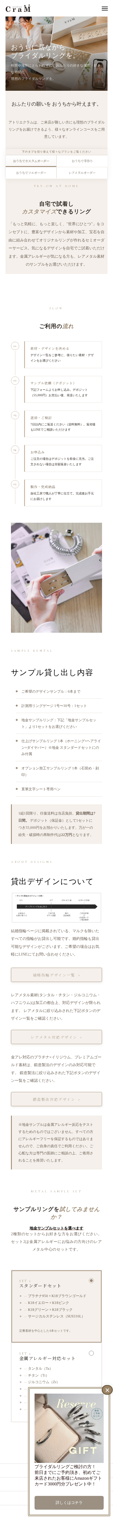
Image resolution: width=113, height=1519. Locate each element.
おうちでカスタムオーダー (31, 160)
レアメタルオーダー (82, 172)
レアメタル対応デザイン (54, 1037)
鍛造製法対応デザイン (54, 1099)
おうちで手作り (82, 160)
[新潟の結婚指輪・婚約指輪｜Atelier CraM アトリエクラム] (18, 8)
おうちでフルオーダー (31, 172)
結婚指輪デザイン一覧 (54, 975)
